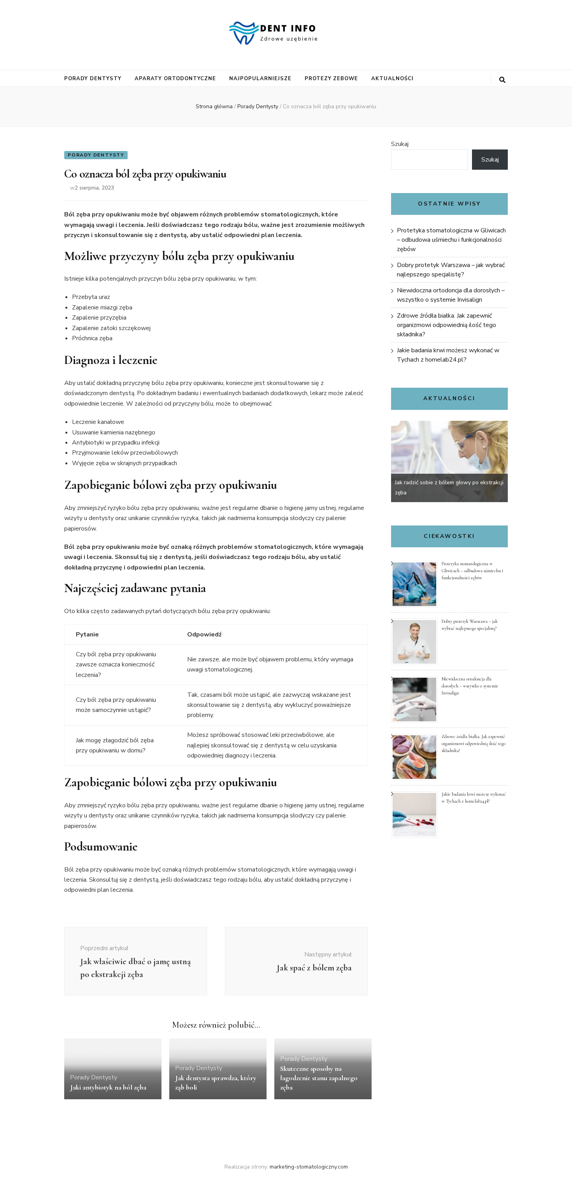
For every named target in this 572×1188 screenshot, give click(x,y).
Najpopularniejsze (260, 78)
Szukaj (400, 144)
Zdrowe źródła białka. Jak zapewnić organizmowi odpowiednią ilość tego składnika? (446, 325)
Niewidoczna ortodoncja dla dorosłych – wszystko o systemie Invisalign (470, 686)
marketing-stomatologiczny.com (309, 1166)
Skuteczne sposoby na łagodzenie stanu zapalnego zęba (319, 1077)
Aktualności (392, 78)
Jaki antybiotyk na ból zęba (108, 1087)
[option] (449, 461)
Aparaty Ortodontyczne (175, 78)
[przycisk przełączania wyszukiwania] (502, 80)
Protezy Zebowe (331, 78)
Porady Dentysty (92, 78)
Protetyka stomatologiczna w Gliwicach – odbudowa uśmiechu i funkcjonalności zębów (451, 239)
